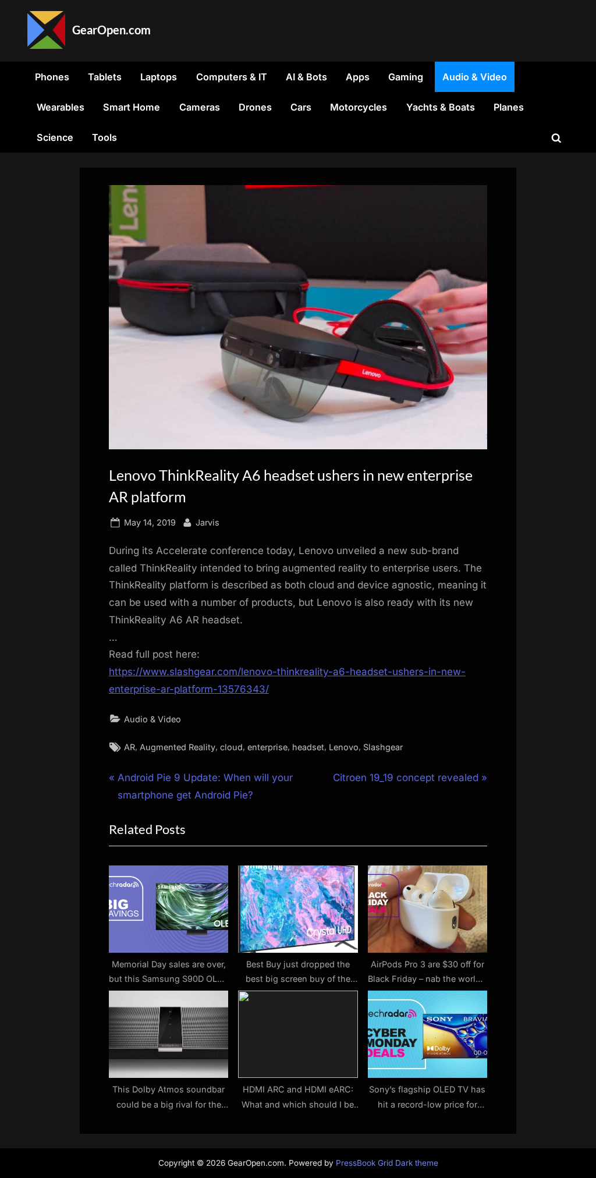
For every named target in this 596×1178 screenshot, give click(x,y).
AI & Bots (306, 77)
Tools (104, 137)
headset (308, 747)
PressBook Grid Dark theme (387, 1163)
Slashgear (383, 747)
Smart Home (131, 107)
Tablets (105, 77)
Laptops (158, 77)
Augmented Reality (177, 747)
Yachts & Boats (440, 107)
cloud (231, 747)
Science (55, 137)
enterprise (267, 747)
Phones (52, 77)
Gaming (405, 77)
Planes (509, 107)
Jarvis (207, 522)
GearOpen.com (111, 30)
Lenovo (344, 747)
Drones (255, 107)
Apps (358, 77)
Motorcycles (358, 107)
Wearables (60, 107)
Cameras (199, 107)
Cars (300, 107)
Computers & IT (231, 77)
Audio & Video (474, 77)
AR (129, 747)
